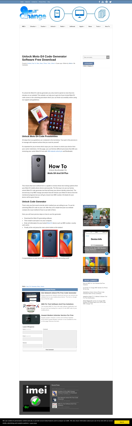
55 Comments (67, 400)
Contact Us (34, 2)
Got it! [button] (122, 422)
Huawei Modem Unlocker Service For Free (57, 315)
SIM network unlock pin (55, 151)
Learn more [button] (33, 423)
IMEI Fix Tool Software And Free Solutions (57, 304)
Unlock (53, 26)
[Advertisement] (37, 42)
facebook (99, 2)
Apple (81, 26)
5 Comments (67, 407)
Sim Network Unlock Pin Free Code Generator (58, 293)
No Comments (67, 394)
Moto (38, 63)
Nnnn (84, 283)
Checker (33, 26)
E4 (30, 286)
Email (27, 336)
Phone (45, 63)
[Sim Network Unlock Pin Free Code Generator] (54, 397)
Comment (45, 329)
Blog (49, 2)
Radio (62, 26)
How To (107, 26)
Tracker (43, 26)
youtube (103, 2)
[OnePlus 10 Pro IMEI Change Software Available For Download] (54, 391)
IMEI (24, 26)
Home (21, 2)
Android (29, 63)
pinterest (107, 2)
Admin (70, 63)
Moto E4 (49, 223)
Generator (34, 286)
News (90, 26)
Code (27, 286)
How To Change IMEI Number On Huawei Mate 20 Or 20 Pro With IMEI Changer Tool (94, 302)
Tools (98, 26)
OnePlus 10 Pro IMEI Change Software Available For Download (67, 392)
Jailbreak (72, 26)
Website (25, 343)
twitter (110, 2)
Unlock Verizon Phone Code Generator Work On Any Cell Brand (93, 292)
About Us (27, 2)
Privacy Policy (42, 2)
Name (27, 329)
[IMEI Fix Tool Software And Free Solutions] (54, 404)
